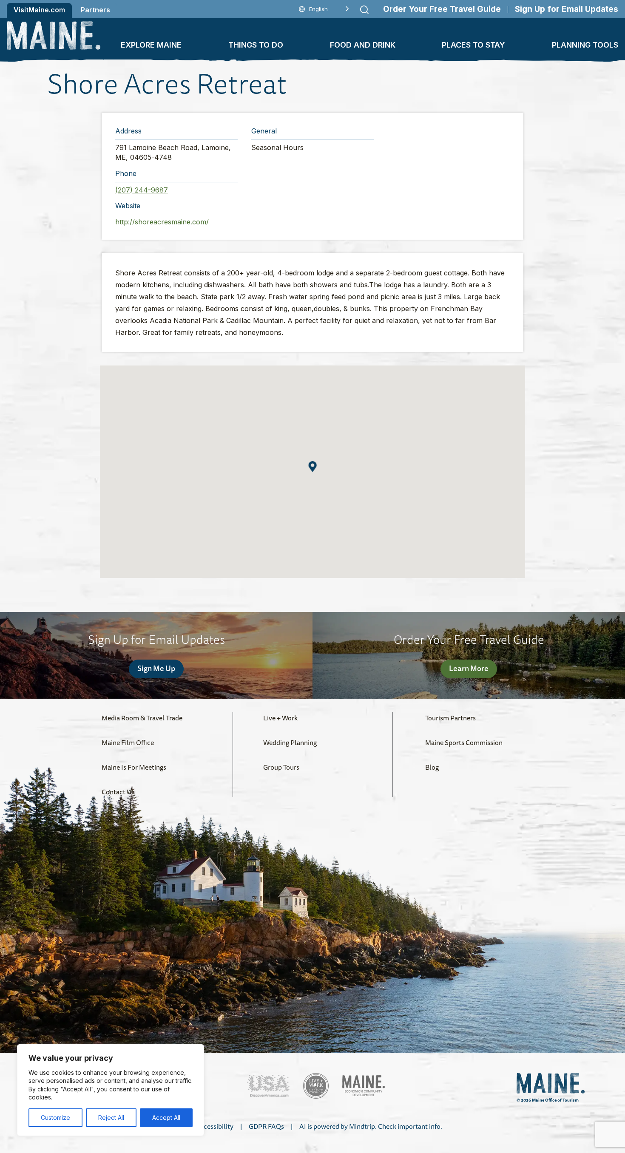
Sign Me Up (156, 668)
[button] (313, 466)
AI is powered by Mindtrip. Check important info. (370, 1126)
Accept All (166, 1117)
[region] (110, 1090)
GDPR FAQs (266, 1126)
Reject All (111, 1117)
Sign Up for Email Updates (566, 9)
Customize (55, 1117)
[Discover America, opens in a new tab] (268, 1086)
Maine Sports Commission (464, 742)
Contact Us (118, 791)
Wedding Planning (290, 742)
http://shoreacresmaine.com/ (162, 222)
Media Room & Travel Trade (142, 717)
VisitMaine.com (39, 10)
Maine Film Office (128, 742)
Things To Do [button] (255, 44)
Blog (432, 767)
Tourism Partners (450, 717)
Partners (95, 10)
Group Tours (281, 767)
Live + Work (280, 717)
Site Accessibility (208, 1126)
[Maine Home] (53, 35)
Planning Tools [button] (585, 44)
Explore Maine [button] (151, 44)
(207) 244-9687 (141, 190)
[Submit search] (364, 9)
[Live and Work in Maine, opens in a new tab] (316, 1086)
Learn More (469, 668)
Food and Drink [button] (362, 44)
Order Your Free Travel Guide (442, 9)
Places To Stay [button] (473, 44)
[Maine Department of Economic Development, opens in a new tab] (363, 1085)
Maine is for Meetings (134, 767)
